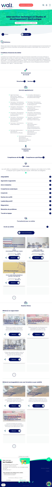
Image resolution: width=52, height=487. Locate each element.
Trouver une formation (26, 232)
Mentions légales (45, 468)
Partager (26, 34)
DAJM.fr (27, 485)
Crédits (47, 471)
